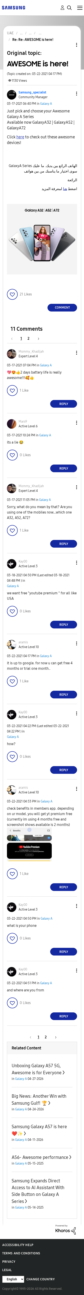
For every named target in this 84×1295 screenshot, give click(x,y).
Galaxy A (46, 104)
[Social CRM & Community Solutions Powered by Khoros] (66, 1229)
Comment (62, 307)
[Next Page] (37, 338)
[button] (69, 93)
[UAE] (13, 7)
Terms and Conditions (21, 1253)
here (20, 137)
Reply (63, 404)
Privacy (8, 1262)
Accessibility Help (17, 1245)
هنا (65, 189)
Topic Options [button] (69, 44)
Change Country (40, 1279)
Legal (7, 1270)
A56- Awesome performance (40, 1157)
